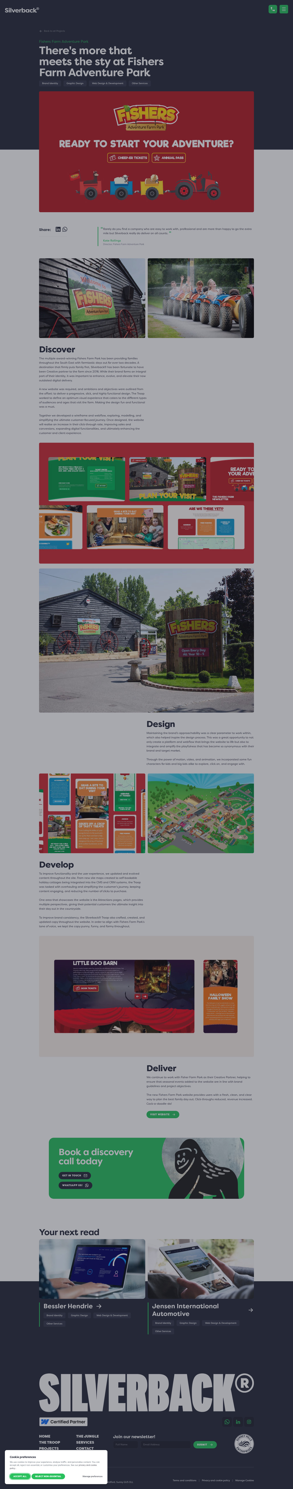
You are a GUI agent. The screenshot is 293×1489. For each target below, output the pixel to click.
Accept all (20, 1476)
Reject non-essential (48, 1476)
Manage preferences (93, 1476)
